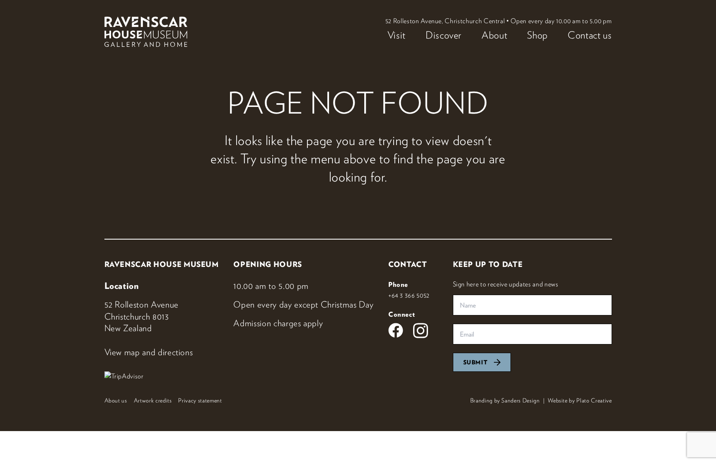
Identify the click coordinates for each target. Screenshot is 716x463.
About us (115, 400)
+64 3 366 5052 (409, 295)
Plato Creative (594, 400)
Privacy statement (200, 400)
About (494, 35)
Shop (537, 35)
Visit (396, 35)
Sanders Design (520, 400)
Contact (407, 264)
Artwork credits (153, 400)
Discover (444, 35)
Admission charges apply (278, 323)
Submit (475, 362)
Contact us (590, 35)
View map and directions (148, 352)
